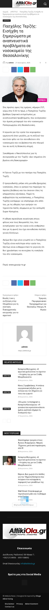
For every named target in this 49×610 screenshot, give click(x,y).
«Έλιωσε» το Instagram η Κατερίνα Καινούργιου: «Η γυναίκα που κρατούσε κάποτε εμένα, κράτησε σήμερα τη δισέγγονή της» (31, 407)
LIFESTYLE (14, 12)
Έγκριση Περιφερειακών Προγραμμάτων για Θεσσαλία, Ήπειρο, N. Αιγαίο (36, 304)
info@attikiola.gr (28, 563)
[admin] (4, 62)
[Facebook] (14, 69)
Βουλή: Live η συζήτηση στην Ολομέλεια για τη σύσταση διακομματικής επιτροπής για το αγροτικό (10, 307)
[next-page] (8, 421)
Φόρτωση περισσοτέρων (24, 505)
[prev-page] (4, 421)
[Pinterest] (26, 69)
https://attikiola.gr (24, 351)
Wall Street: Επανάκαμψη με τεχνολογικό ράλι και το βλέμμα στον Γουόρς (32, 493)
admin (11, 63)
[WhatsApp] (33, 69)
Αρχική (5, 12)
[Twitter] (20, 69)
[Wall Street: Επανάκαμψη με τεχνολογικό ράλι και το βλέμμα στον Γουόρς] (9, 494)
